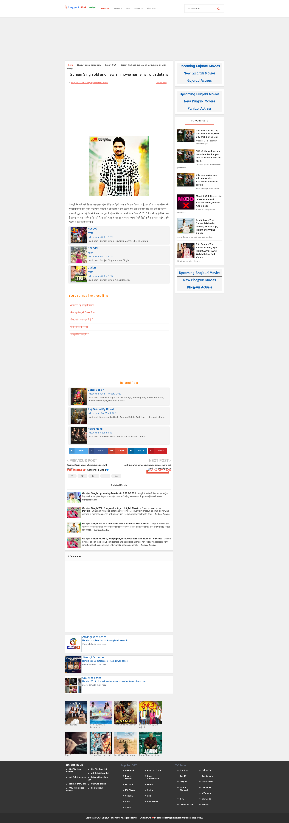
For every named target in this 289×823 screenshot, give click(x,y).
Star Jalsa (206, 799)
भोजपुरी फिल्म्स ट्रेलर (79, 334)
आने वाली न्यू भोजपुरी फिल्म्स (82, 305)
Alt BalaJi (129, 770)
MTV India (206, 793)
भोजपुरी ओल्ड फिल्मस (79, 327)
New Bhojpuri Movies (199, 280)
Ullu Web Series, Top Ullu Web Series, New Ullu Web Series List (207, 133)
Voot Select (152, 801)
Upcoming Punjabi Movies (199, 94)
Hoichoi (129, 784)
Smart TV (138, 8)
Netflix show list (99, 769)
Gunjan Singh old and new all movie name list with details (115, 523)
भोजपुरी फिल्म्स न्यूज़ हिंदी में (81, 319)
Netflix (150, 790)
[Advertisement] (144, 38)
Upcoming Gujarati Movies (199, 66)
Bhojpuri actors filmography (83, 83)
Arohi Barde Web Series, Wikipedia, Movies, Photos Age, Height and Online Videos (207, 226)
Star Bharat (207, 782)
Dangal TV (206, 787)
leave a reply (161, 83)
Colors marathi (187, 804)
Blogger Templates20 (193, 818)
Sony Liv (129, 796)
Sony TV (183, 782)
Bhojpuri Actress (199, 287)
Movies (117, 8)
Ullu (149, 796)
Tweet (81, 450)
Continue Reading (89, 500)
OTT (128, 8)
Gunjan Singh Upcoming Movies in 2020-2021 (109, 493)
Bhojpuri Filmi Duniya (111, 818)
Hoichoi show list (77, 784)
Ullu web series (98, 784)
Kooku (150, 784)
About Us (151, 8)
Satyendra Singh (96, 469)
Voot (127, 801)
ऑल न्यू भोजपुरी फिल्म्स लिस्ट (82, 312)
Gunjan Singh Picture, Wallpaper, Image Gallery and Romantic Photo (122, 538)
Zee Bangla (207, 776)
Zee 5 (128, 807)
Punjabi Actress (199, 108)
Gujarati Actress (199, 80)
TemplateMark (163, 818)
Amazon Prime (154, 770)
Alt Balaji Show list (100, 773)
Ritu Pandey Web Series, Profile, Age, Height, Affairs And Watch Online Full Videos (206, 251)
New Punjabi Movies (199, 101)
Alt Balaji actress (77, 777)
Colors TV (206, 770)
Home (106, 8)
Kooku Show (97, 788)
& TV (182, 799)
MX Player (130, 790)
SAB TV (205, 804)
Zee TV (183, 776)
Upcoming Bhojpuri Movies (199, 273)
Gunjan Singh (102, 83)
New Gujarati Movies (199, 73)
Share (101, 450)
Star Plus (184, 770)
